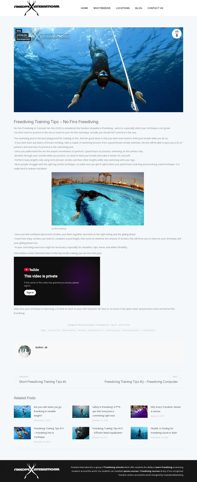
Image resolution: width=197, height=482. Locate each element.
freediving (82, 330)
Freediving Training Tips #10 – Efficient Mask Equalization (107, 430)
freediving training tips (130, 330)
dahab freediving (69, 330)
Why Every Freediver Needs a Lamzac (166, 409)
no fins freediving (148, 330)
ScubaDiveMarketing (173, 475)
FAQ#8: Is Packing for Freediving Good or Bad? (164, 430)
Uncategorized (23, 39)
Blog (19, 31)
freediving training (113, 330)
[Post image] (22, 411)
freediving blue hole (95, 330)
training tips (22, 35)
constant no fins (54, 330)
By (113, 324)
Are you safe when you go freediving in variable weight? (47, 411)
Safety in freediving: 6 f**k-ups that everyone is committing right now (106, 411)
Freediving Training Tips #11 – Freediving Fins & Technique (49, 432)
